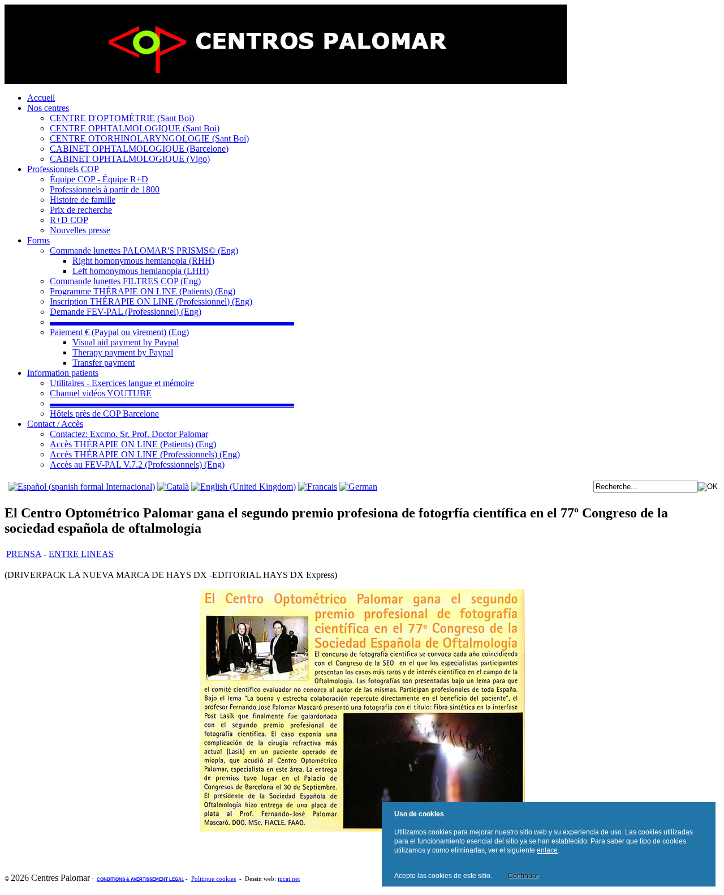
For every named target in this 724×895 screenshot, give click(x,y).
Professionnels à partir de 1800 (105, 189)
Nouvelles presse (80, 230)
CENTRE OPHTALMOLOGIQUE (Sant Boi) (134, 128)
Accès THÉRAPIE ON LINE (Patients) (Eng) (133, 444)
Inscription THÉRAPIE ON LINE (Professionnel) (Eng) (151, 301)
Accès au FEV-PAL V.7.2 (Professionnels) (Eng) (137, 464)
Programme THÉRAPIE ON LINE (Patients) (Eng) (142, 291)
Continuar (523, 876)
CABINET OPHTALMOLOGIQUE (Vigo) (130, 159)
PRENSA (23, 554)
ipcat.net (289, 879)
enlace (547, 850)
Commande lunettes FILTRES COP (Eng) (125, 281)
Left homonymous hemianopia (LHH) (140, 271)
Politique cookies (213, 879)
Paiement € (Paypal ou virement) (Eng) (119, 332)
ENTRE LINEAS (81, 554)
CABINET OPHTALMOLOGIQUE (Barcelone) (139, 148)
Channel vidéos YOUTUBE (101, 393)
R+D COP (69, 220)
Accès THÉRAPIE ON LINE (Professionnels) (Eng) (145, 454)
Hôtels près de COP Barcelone (104, 413)
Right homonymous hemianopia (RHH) (143, 260)
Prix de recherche (81, 210)
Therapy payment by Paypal (122, 352)
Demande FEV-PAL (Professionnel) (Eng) (125, 311)
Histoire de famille (82, 199)
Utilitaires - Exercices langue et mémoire (122, 383)
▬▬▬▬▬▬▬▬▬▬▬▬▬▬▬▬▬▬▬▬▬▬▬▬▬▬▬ (172, 322)
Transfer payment (103, 362)
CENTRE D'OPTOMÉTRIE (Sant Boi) (122, 118)
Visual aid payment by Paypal (125, 342)
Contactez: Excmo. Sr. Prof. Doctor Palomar (129, 434)
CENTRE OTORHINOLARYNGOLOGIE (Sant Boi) (149, 138)
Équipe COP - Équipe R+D (99, 179)
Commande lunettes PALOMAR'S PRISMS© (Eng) (144, 250)
